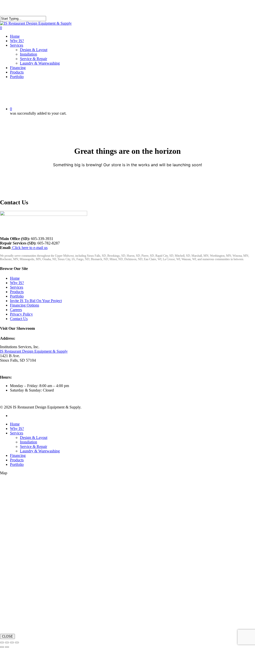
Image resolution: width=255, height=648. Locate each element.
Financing (18, 455)
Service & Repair (33, 446)
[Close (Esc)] (17, 642)
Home (15, 278)
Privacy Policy (21, 314)
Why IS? (17, 283)
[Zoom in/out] (2, 642)
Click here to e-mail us (29, 247)
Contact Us (19, 319)
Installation (28, 442)
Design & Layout (33, 437)
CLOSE (7, 636)
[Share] (12, 642)
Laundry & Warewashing (40, 451)
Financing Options (24, 305)
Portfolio (17, 296)
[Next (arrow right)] (7, 647)
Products (17, 292)
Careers (16, 310)
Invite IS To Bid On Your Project (36, 301)
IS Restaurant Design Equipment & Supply (34, 351)
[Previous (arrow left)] (2, 647)
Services (16, 287)
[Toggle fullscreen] (7, 642)
